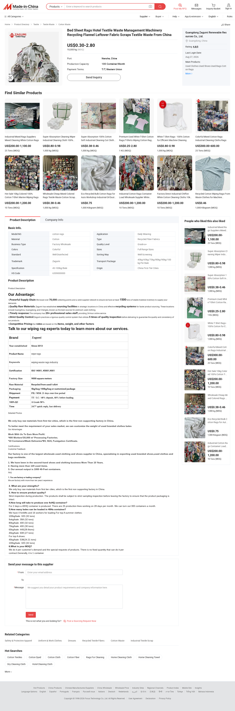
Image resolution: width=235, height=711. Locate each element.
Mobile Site (187, 688)
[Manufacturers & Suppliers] (20, 6)
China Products (55, 688)
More (188, 73)
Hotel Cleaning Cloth (42, 664)
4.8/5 (195, 46)
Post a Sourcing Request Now (79, 620)
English (43, 691)
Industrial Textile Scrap (142, 640)
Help (174, 16)
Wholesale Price (122, 688)
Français (76, 691)
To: (22, 579)
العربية (134, 691)
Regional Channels (155, 688)
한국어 (143, 691)
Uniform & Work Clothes (50, 640)
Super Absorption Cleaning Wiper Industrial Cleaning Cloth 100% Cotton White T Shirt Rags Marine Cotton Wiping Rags (217, 253)
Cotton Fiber (73, 657)
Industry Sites (138, 688)
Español (52, 691)
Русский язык (89, 691)
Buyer (158, 16)
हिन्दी (160, 691)
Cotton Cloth (54, 657)
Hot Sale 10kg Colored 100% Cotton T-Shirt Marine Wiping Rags (217, 372)
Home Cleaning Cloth (121, 657)
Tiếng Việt (190, 691)
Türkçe (180, 691)
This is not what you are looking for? (43, 620)
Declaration (151, 698)
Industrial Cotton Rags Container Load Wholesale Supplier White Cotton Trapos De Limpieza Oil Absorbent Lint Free (218, 444)
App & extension (193, 16)
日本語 (152, 691)
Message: (19, 587)
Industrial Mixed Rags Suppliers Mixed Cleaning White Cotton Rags (217, 229)
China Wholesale (104, 688)
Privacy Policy (165, 698)
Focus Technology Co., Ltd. (96, 698)
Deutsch (111, 691)
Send (30, 614)
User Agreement (135, 698)
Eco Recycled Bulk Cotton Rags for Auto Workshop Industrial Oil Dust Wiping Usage (218, 420)
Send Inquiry (94, 77)
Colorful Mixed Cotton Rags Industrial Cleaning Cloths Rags (218, 349)
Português (64, 691)
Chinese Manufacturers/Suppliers (79, 688)
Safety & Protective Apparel (18, 640)
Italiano (101, 691)
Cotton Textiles (14, 657)
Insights (198, 688)
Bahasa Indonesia (206, 691)
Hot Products (39, 688)
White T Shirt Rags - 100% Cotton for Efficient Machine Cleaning (217, 325)
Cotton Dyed (35, 657)
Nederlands (124, 691)
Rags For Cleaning (95, 657)
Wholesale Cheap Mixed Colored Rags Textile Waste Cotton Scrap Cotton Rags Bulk (218, 396)
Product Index (173, 688)
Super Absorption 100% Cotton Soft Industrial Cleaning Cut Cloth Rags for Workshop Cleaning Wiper (217, 277)
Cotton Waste (117, 640)
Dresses (72, 640)
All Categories (14, 16)
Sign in (228, 8)
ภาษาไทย (170, 691)
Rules (229, 16)
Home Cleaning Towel (149, 657)
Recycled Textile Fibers (93, 640)
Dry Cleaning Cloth (16, 664)
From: (20, 572)
